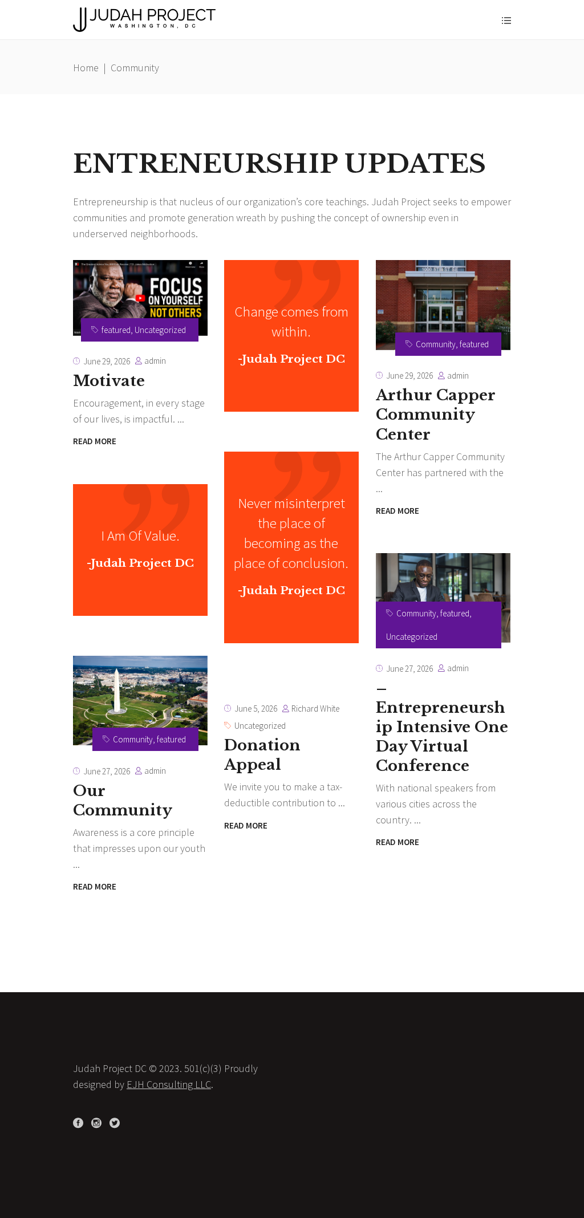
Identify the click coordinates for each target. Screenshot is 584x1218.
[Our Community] (140, 700)
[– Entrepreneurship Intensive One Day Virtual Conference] (443, 598)
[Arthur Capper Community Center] (443, 305)
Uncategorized (160, 329)
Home (86, 67)
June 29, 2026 (106, 361)
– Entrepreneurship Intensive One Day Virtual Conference (442, 727)
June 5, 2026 (255, 708)
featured (116, 329)
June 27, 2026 (409, 668)
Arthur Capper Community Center (436, 414)
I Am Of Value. (140, 535)
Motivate (109, 381)
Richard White (315, 708)
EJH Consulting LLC (169, 1084)
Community (436, 344)
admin (155, 360)
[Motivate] (140, 298)
